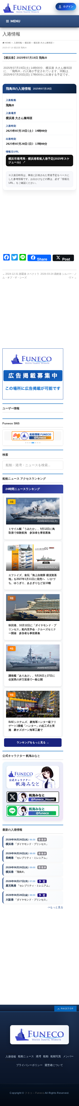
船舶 (45, 1056)
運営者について (54, 1065)
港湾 (38, 1056)
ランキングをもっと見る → (33, 742)
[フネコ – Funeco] (22, 8)
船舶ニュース (26, 1056)
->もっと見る (55, 907)
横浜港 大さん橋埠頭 (19, 118)
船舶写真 (55, 1056)
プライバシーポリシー (29, 1065)
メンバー (68, 1056)
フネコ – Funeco (34, 1093)
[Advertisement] (39, 222)
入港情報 (10, 1056)
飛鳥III (10, 105)
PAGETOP (67, 1008)
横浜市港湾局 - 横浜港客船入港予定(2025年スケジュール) (38, 160)
